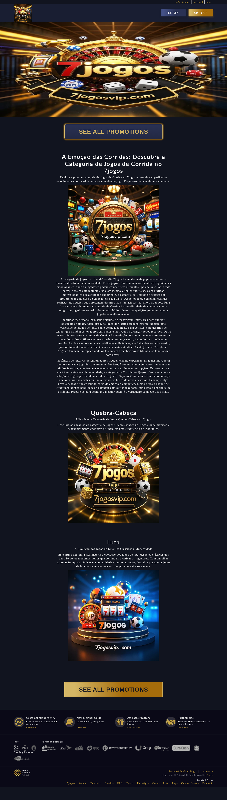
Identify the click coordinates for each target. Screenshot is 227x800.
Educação (207, 783)
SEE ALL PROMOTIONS (113, 131)
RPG (120, 783)
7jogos (210, 775)
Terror (130, 783)
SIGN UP (201, 13)
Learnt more (183, 727)
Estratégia (143, 783)
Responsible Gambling (182, 771)
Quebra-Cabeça (190, 783)
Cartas (156, 783)
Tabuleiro (95, 783)
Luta (165, 783)
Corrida (109, 783)
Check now (81, 727)
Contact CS (31, 727)
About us (208, 771)
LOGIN (173, 13)
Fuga (175, 783)
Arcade (82, 783)
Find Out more (133, 727)
